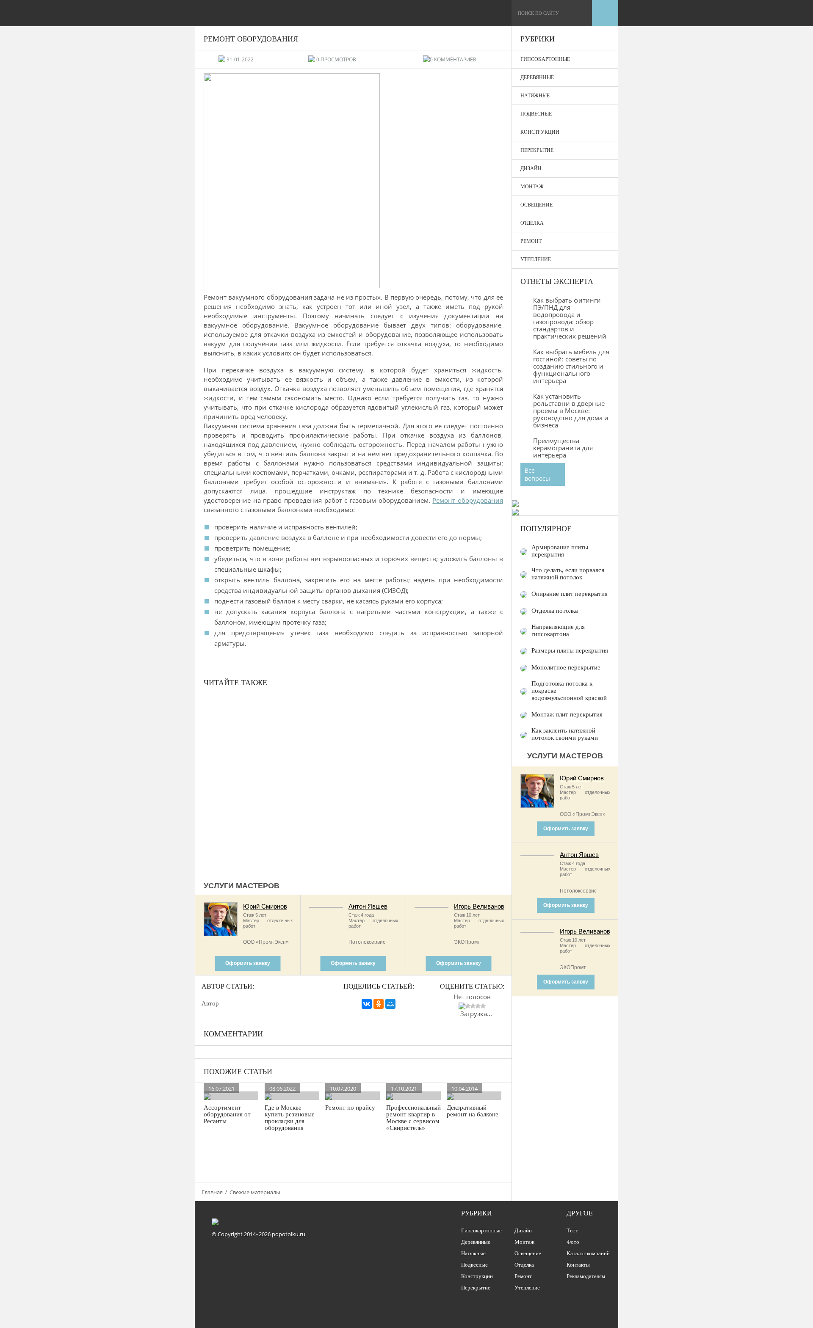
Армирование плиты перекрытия (559, 551)
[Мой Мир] (390, 1004)
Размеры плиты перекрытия (569, 650)
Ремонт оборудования (467, 500)
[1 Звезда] (462, 1006)
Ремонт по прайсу (350, 1107)
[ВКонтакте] (367, 1004)
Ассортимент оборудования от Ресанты (227, 1114)
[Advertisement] (353, 783)
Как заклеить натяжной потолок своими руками (564, 734)
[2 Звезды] (467, 1005)
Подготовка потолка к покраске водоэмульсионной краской (569, 690)
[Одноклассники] (378, 1004)
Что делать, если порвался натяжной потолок (567, 574)
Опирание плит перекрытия (569, 593)
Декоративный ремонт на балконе (472, 1111)
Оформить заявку (247, 963)
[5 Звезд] (483, 1005)
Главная (212, 1192)
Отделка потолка (554, 610)
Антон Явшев (367, 906)
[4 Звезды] (478, 1005)
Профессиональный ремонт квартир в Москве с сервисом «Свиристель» (413, 1117)
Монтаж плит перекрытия (567, 714)
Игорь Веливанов (479, 906)
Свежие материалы (255, 1192)
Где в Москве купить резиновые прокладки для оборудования (290, 1117)
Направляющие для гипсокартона (558, 630)
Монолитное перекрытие (565, 667)
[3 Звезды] (473, 1005)
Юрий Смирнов (265, 906)
